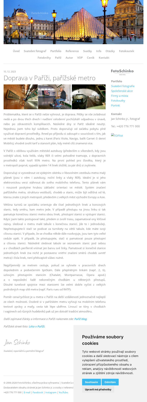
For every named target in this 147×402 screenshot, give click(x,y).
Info (98, 51)
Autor (69, 57)
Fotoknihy (44, 57)
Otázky (110, 51)
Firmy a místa (119, 95)
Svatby (87, 51)
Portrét (115, 105)
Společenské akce (122, 91)
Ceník (90, 57)
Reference (72, 51)
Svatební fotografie (122, 86)
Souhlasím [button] (91, 382)
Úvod (16, 51)
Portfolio (55, 51)
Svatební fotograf (35, 51)
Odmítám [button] (110, 382)
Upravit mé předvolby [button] (98, 389)
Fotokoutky (118, 100)
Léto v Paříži (36, 326)
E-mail (27, 392)
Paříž (58, 57)
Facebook (38, 392)
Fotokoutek (126, 51)
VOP (80, 57)
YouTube (63, 392)
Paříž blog (80, 319)
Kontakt (104, 57)
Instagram (50, 392)
